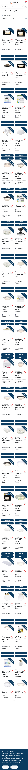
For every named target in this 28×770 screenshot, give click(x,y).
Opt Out (14, 767)
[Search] (23, 7)
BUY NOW (7, 58)
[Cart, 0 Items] (25, 2)
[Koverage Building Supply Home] (14, 2)
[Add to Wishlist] (12, 40)
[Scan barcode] (26, 7)
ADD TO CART (7, 55)
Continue (5, 767)
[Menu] (2, 2)
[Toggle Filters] (26, 18)
